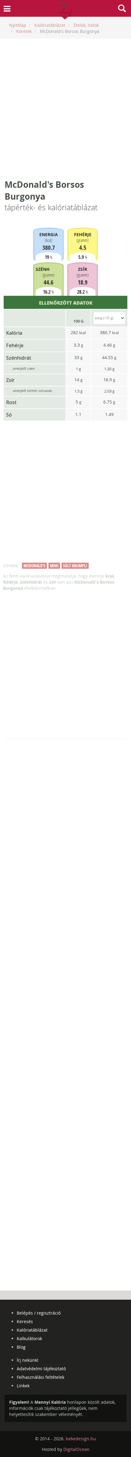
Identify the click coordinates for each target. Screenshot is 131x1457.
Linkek (23, 1386)
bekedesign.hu (81, 1438)
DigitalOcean (76, 1449)
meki (54, 565)
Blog (21, 1347)
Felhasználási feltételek (40, 1377)
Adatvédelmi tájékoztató (41, 1368)
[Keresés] (122, 9)
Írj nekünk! (27, 1360)
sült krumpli (75, 565)
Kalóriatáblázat (32, 1330)
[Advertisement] (65, 108)
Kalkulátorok (29, 1338)
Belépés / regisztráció (39, 1313)
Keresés (25, 1321)
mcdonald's (34, 565)
